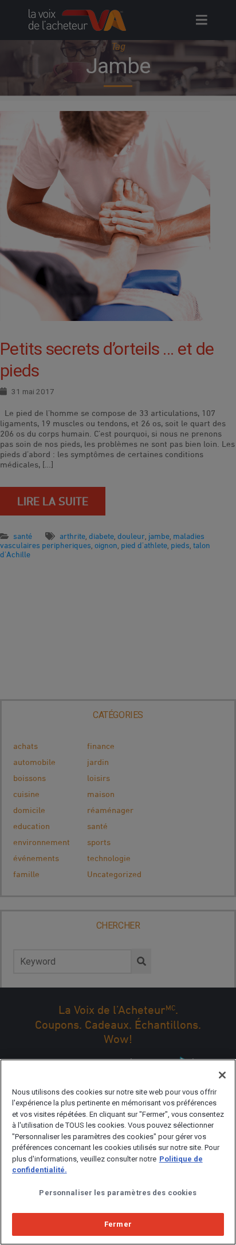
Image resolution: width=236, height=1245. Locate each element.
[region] (118, 1152)
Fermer (118, 1224)
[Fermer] (222, 1075)
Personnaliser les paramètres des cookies (117, 1192)
